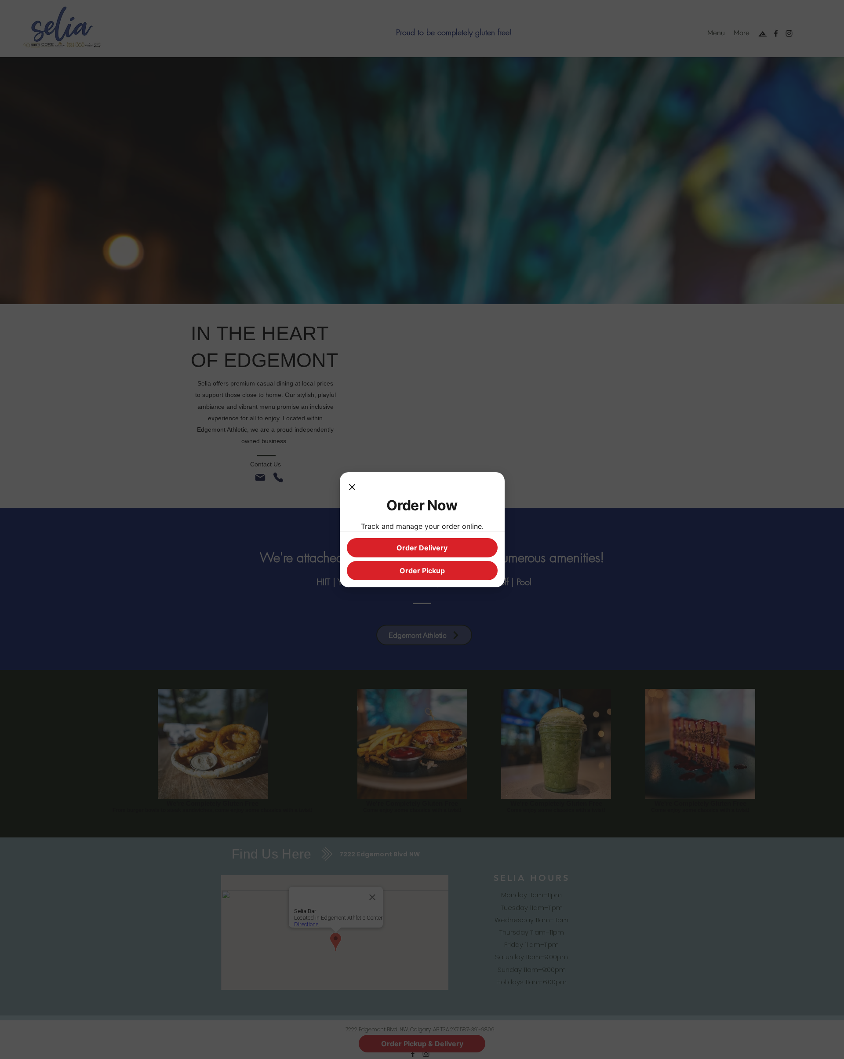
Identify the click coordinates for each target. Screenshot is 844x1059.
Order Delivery (422, 547)
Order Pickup (422, 570)
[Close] (352, 488)
